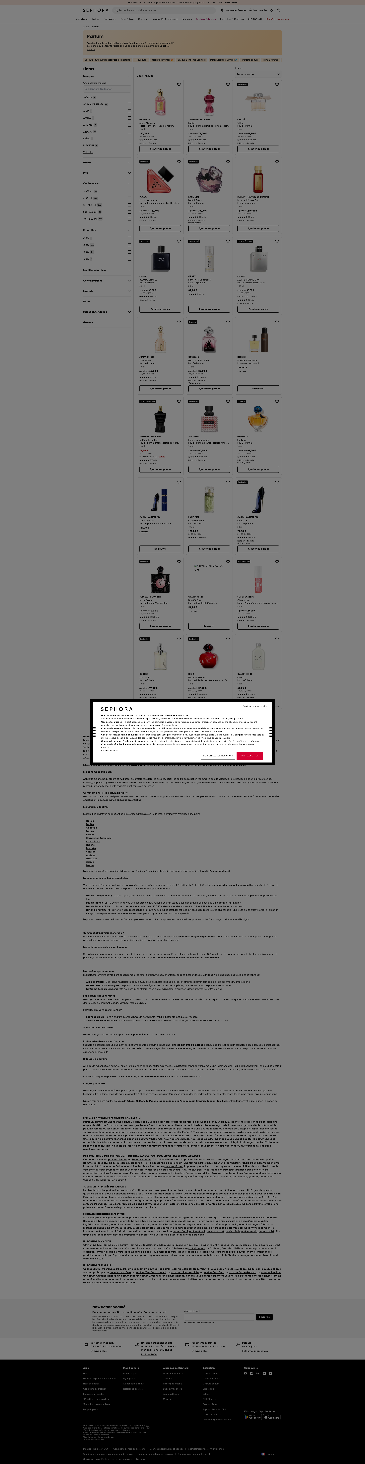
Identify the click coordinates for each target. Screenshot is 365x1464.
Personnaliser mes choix (218, 755)
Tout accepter (249, 755)
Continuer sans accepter (255, 706)
